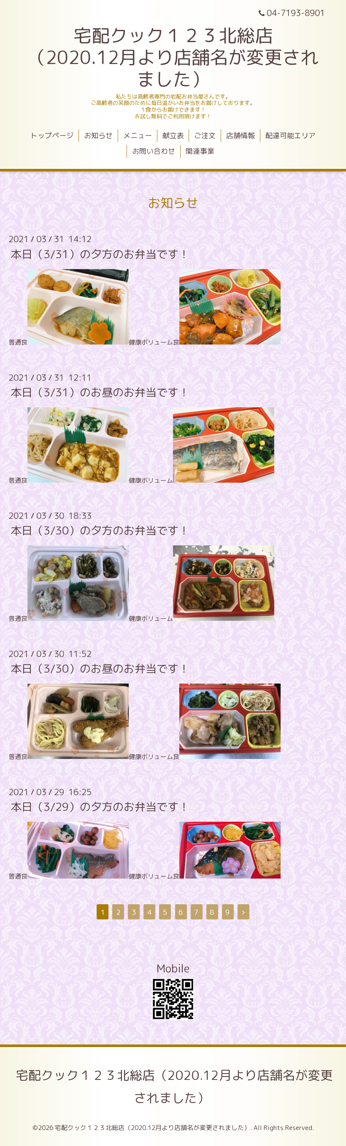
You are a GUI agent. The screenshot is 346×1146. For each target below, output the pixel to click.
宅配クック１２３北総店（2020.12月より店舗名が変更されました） (174, 1086)
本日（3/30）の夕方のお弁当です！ (100, 530)
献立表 (173, 135)
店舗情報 (240, 135)
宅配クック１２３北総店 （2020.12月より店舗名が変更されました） (173, 57)
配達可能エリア (290, 135)
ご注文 (205, 135)
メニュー (137, 135)
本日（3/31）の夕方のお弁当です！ (100, 253)
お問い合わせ (153, 151)
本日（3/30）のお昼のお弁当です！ (100, 668)
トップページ (51, 135)
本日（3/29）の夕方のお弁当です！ (100, 806)
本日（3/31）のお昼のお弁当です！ (100, 392)
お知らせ (98, 135)
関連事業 (200, 151)
